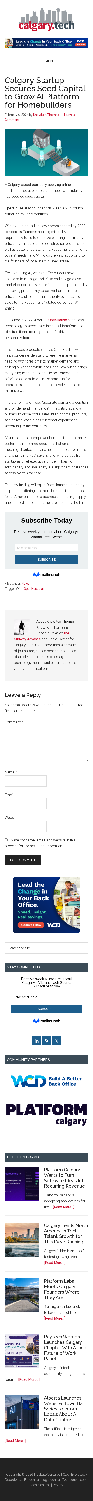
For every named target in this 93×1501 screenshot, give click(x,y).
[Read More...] (63, 1207)
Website (11, 817)
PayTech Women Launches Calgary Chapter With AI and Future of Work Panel (65, 1347)
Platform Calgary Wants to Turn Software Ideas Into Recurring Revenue (65, 1178)
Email (10, 795)
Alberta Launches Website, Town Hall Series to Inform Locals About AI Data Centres (64, 1408)
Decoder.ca (13, 1480)
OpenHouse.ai (59, 320)
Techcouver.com (74, 1480)
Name (11, 772)
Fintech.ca (31, 1480)
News (26, 583)
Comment (14, 722)
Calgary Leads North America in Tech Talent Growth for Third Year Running (66, 1233)
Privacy (58, 1485)
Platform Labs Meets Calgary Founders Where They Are (62, 1289)
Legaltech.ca (50, 1480)
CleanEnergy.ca (74, 1474)
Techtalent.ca (39, 1485)
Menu (50, 61)
